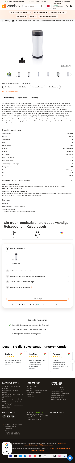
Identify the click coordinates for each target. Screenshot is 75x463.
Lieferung (34, 97)
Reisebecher (9, 87)
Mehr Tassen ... (53, 87)
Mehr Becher (22, 87)
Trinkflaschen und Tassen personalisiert (28, 20)
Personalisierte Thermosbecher (64, 20)
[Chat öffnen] (70, 458)
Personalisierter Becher (47, 20)
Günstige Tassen (37, 87)
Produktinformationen (11, 130)
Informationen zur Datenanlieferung (17, 180)
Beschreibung (9, 97)
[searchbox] (31, 6)
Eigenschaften (23, 97)
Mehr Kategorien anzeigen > (10, 91)
